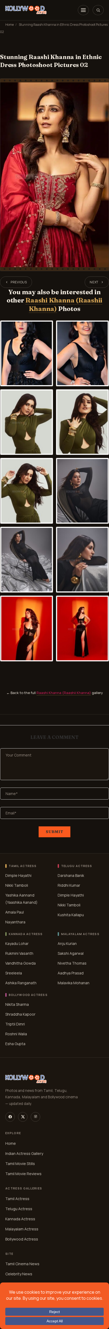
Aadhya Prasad (71, 972)
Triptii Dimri (15, 1023)
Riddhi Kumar (69, 885)
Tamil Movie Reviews (23, 1173)
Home (9, 24)
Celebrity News (18, 1274)
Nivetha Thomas (72, 963)
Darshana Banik (71, 875)
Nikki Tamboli (16, 885)
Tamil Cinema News (22, 1264)
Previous (19, 282)
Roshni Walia (16, 1033)
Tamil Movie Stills (20, 1163)
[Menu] (83, 10)
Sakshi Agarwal (71, 953)
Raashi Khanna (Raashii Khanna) (64, 692)
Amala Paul (14, 912)
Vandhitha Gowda (20, 963)
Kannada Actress (20, 1218)
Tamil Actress (17, 1198)
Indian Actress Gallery (24, 1153)
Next (94, 282)
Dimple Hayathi (18, 875)
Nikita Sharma (17, 1004)
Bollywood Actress (21, 1239)
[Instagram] (35, 1117)
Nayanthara (15, 921)
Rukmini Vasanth (19, 953)
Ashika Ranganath (21, 982)
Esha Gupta (15, 1043)
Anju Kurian (67, 943)
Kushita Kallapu (71, 914)
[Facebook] (10, 1117)
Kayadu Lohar (17, 943)
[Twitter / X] (23, 1117)
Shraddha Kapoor (20, 1013)
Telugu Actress (18, 1208)
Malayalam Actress (21, 1228)
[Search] (98, 10)
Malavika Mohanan (73, 982)
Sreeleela (13, 972)
